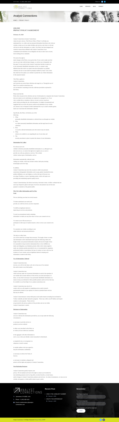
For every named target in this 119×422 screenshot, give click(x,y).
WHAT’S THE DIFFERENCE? (54, 399)
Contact (101, 6)
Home (81, 6)
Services (87, 6)
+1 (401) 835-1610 (25, 1)
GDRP (43, 419)
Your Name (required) (82, 394)
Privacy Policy (38, 419)
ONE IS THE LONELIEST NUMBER (56, 394)
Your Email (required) (81, 401)
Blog (94, 6)
